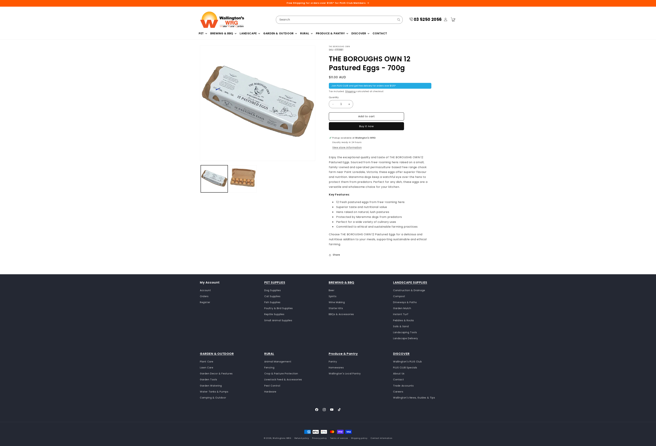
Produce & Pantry (343, 354)
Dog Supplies (272, 290)
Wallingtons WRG (282, 438)
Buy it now (366, 126)
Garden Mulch (402, 308)
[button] (453, 19)
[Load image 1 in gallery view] (214, 178)
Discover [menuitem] (358, 33)
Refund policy (302, 438)
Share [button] (336, 254)
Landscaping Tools (405, 332)
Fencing (269, 367)
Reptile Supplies (274, 314)
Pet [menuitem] (201, 33)
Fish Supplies (272, 302)
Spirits (332, 296)
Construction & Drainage (409, 290)
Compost (399, 296)
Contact (398, 379)
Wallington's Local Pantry (345, 373)
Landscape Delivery (405, 338)
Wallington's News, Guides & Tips (414, 397)
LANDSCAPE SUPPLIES (410, 282)
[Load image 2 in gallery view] (242, 178)
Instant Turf (400, 314)
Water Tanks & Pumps (214, 391)
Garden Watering (211, 385)
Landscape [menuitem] (248, 33)
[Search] (398, 19)
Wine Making (337, 302)
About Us (399, 373)
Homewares (336, 367)
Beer (331, 290)
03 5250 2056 (428, 19)
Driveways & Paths (405, 302)
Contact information (381, 438)
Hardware (270, 391)
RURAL (269, 354)
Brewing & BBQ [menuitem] (221, 33)
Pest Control (272, 385)
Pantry (333, 361)
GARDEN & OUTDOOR (217, 354)
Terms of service (339, 438)
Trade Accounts (403, 385)
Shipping (350, 91)
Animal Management (277, 361)
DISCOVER (401, 354)
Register (205, 302)
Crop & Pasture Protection (281, 373)
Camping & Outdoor (213, 397)
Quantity (334, 97)
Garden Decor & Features (216, 373)
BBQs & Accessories (341, 314)
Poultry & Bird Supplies (278, 308)
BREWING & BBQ (341, 282)
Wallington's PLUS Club (407, 361)
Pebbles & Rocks (403, 320)
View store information (347, 147)
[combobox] (339, 20)
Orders (204, 296)
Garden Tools (208, 379)
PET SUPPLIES (274, 282)
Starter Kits (336, 308)
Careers (398, 391)
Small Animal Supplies (278, 320)
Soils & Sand (401, 326)
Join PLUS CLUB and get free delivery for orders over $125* (363, 85)
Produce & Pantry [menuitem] (330, 33)
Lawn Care (206, 367)
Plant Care (206, 361)
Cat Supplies (272, 296)
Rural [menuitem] (304, 33)
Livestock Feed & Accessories (283, 379)
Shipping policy (359, 438)
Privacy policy (319, 438)
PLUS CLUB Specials (405, 367)
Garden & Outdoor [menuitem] (278, 33)
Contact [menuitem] (380, 33)
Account (205, 290)
